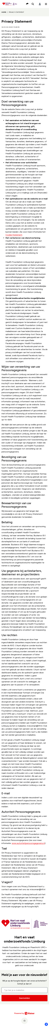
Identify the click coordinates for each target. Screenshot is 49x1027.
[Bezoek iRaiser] (24, 1013)
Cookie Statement (14, 235)
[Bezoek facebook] (24, 1021)
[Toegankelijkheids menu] (46, 1024)
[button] (46, 4)
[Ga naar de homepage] (10, 4)
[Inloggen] (39, 4)
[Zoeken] (33, 4)
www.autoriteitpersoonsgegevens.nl (28, 843)
